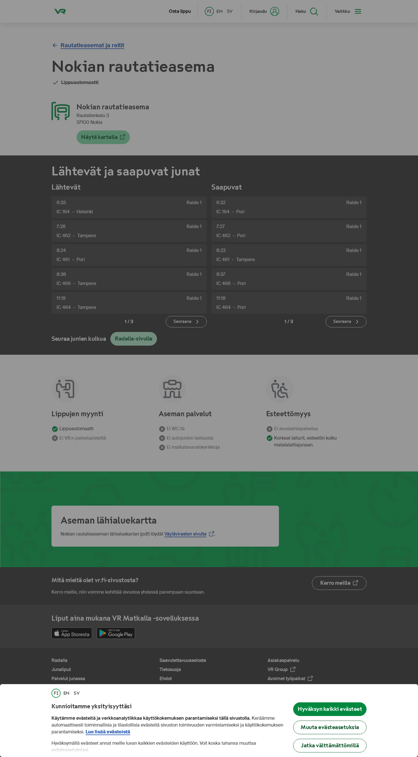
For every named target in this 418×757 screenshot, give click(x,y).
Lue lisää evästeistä (108, 732)
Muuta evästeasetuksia (330, 727)
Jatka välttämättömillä (330, 745)
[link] (56, 693)
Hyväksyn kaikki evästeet (330, 709)
